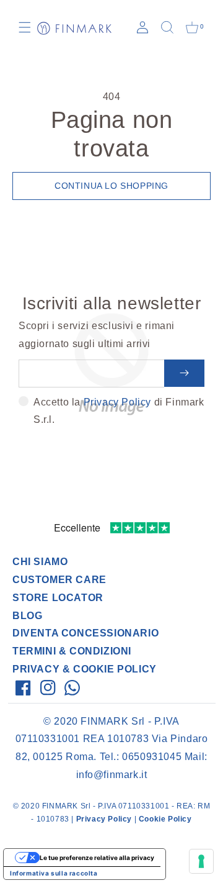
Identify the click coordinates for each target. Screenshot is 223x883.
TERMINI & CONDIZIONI (71, 651)
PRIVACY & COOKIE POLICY (84, 669)
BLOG (27, 615)
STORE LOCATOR (57, 597)
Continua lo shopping (111, 186)
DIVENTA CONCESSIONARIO (85, 633)
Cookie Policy (165, 819)
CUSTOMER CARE (59, 579)
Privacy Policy (117, 402)
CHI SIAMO (40, 561)
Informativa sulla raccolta (54, 873)
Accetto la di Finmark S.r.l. (118, 411)
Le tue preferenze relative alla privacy (97, 857)
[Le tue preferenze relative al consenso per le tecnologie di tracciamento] (201, 861)
